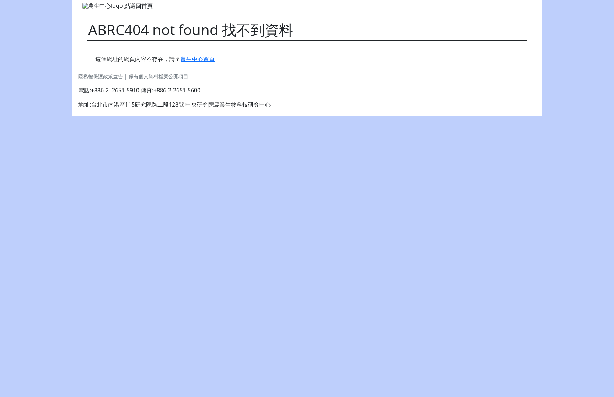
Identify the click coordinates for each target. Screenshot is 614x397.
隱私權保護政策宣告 (101, 76)
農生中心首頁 (198, 59)
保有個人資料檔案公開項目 (158, 76)
